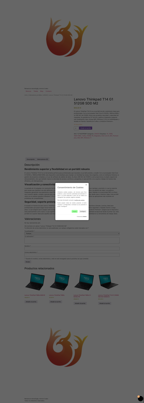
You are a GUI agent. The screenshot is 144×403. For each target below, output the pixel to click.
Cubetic (85, 216)
